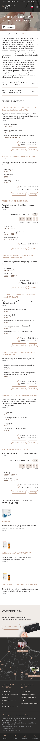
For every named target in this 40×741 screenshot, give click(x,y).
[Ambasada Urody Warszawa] (8, 8)
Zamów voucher (11, 627)
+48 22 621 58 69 (32, 145)
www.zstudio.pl (15, 730)
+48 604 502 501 (32, 2)
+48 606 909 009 (13, 2)
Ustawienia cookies (22, 715)
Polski (36, 7)
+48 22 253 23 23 (32, 142)
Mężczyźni (10, 27)
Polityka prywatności (8, 715)
